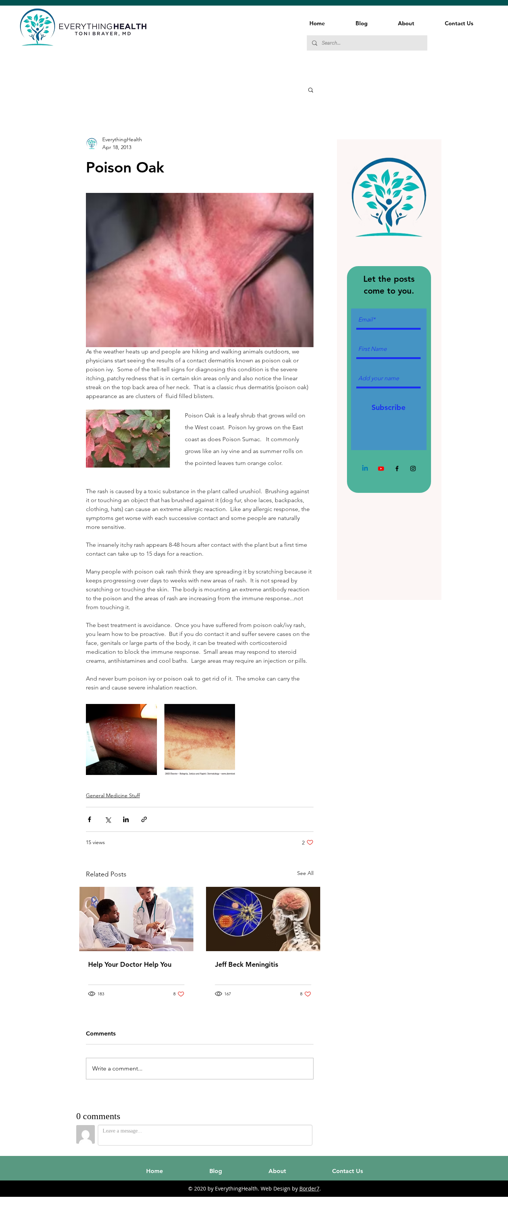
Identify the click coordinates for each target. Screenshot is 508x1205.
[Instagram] (413, 468)
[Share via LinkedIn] (125, 819)
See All (305, 873)
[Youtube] (381, 468)
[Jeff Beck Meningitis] (263, 919)
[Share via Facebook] (89, 819)
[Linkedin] (365, 468)
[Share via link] (144, 819)
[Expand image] (121, 739)
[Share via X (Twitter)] (107, 819)
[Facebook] (397, 468)
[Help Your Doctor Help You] (136, 919)
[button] (310, 90)
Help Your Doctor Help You (129, 964)
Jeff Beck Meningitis (246, 964)
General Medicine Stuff (113, 795)
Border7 (309, 1188)
